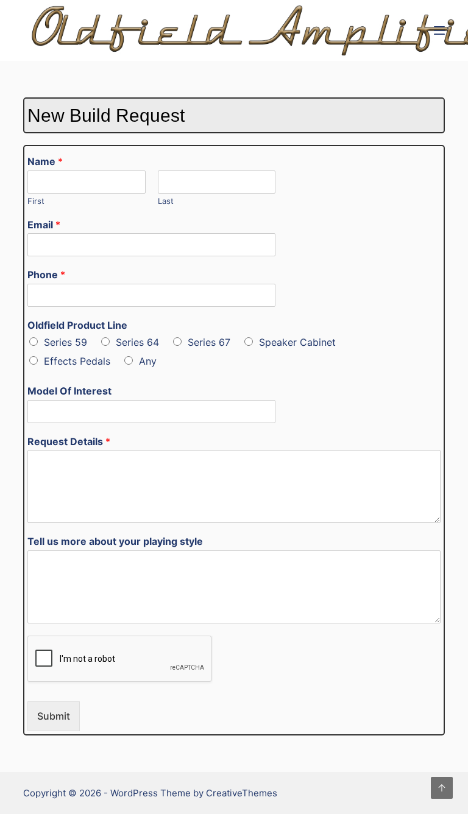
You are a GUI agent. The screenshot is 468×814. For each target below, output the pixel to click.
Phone (46, 274)
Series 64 (137, 342)
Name (45, 161)
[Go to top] (442, 788)
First (35, 201)
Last (166, 201)
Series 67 (209, 342)
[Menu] (439, 30)
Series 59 (65, 342)
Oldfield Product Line (77, 325)
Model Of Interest (69, 391)
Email (43, 225)
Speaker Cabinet (297, 342)
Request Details (68, 441)
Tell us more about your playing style (115, 541)
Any (148, 361)
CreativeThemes (241, 793)
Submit (53, 716)
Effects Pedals (77, 361)
